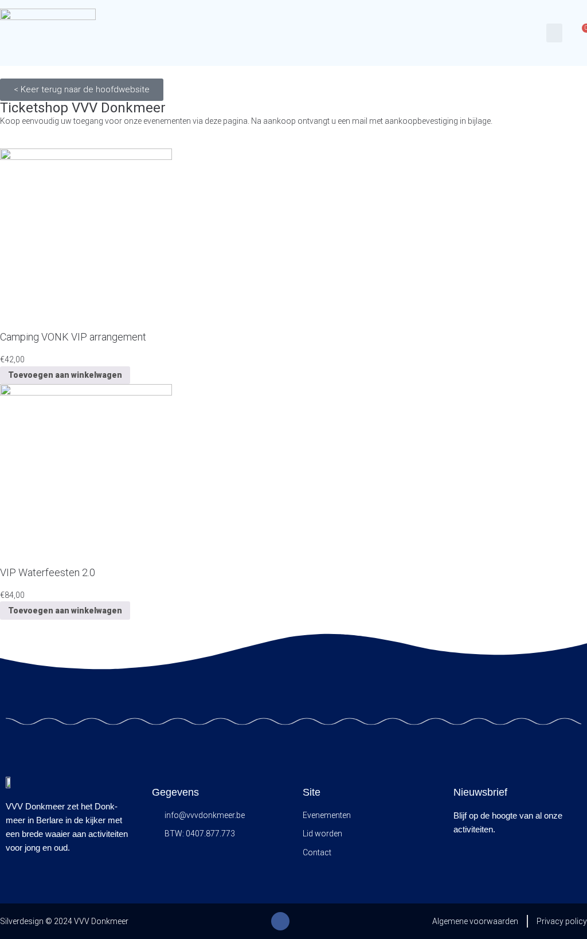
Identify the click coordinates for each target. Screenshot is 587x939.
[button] (554, 33)
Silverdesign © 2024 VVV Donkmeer (64, 921)
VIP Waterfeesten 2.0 (47, 572)
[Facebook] (280, 921)
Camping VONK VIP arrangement (73, 337)
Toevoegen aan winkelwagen (65, 374)
